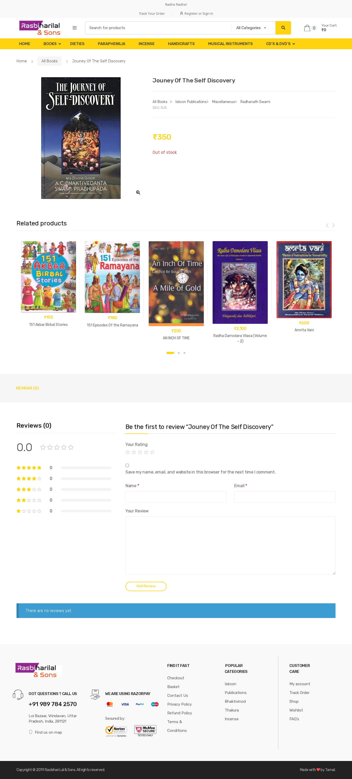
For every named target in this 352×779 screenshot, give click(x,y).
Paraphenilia (111, 43)
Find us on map (48, 732)
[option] (80, 138)
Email (240, 485)
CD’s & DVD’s (278, 43)
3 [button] (184, 353)
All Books (49, 61)
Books (50, 43)
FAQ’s (294, 719)
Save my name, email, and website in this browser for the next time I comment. (200, 472)
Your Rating (136, 444)
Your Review (137, 511)
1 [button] (170, 353)
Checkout (175, 678)
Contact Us (177, 695)
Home (24, 43)
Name (132, 485)
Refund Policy (179, 713)
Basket (173, 686)
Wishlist (296, 710)
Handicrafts (181, 43)
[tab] (27, 388)
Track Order (299, 692)
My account (299, 684)
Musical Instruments (230, 43)
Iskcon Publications (191, 102)
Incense (147, 43)
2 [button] (179, 353)
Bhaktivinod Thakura (235, 706)
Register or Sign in (199, 13)
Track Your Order (152, 13)
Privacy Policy (179, 704)
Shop (294, 701)
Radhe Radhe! (176, 4)
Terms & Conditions (177, 726)
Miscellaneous (223, 102)
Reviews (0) (27, 388)
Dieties (77, 43)
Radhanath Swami (255, 102)
